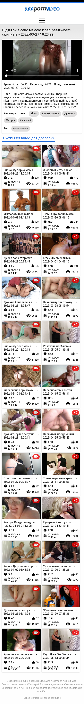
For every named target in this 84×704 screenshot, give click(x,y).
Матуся (10, 120)
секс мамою (20, 128)
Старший (25, 120)
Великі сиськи (50, 113)
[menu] (42, 20)
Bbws (34, 113)
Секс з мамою (31, 698)
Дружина (69, 113)
